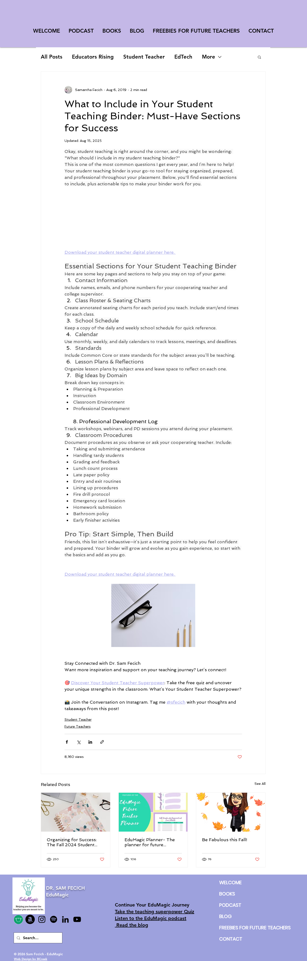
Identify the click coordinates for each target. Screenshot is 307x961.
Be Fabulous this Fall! (224, 839)
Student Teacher (144, 57)
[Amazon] (30, 919)
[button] (259, 57)
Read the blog (131, 925)
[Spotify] (53, 919)
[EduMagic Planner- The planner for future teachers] (153, 812)
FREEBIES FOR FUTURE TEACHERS (230, 927)
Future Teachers (78, 726)
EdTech (183, 57)
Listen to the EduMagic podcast (150, 918)
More (208, 57)
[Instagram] (42, 919)
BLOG (225, 916)
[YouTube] (77, 919)
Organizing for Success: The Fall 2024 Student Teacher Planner (72, 842)
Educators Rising (93, 57)
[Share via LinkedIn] (90, 742)
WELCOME (230, 882)
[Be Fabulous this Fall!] (230, 812)
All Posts (51, 57)
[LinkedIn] (65, 919)
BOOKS (227, 893)
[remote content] (153, 217)
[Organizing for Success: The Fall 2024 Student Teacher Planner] (75, 812)
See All (260, 784)
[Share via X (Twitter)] (78, 742)
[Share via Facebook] (67, 742)
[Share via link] (102, 742)
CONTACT (230, 939)
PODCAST (230, 905)
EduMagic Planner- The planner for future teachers (149, 842)
